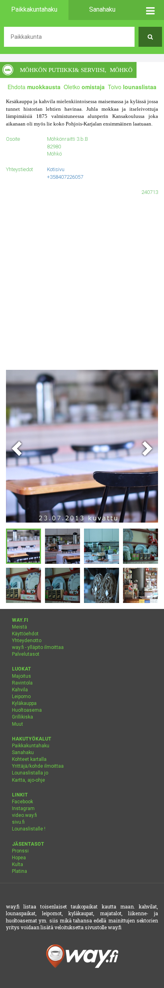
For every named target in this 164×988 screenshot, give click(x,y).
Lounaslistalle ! (28, 829)
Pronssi (20, 851)
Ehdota (34, 87)
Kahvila (20, 690)
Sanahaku (23, 752)
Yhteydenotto (26, 640)
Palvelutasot (25, 654)
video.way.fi (24, 815)
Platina (19, 871)
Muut (17, 724)
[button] (150, 10)
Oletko (84, 87)
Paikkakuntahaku (30, 745)
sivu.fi (18, 822)
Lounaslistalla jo (30, 773)
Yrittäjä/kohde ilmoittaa (38, 766)
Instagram (23, 808)
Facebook (22, 801)
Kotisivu (55, 169)
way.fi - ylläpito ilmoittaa (38, 647)
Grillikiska (22, 717)
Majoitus (21, 676)
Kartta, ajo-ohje (28, 780)
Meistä (19, 627)
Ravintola (22, 683)
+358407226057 (65, 177)
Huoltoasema (27, 710)
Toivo (132, 87)
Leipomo (21, 696)
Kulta (17, 864)
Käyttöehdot (25, 634)
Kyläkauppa (24, 703)
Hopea (19, 857)
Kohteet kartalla (29, 759)
